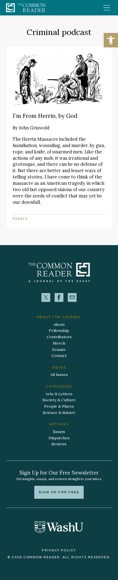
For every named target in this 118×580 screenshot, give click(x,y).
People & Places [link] (59, 406)
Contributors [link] (59, 336)
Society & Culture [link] (59, 399)
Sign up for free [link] (59, 492)
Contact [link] (59, 355)
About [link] (59, 324)
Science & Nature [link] (59, 412)
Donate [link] (59, 349)
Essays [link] (20, 219)
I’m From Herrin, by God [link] (45, 116)
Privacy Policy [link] (59, 550)
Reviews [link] (59, 443)
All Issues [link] (59, 374)
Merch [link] (59, 343)
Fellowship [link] (59, 330)
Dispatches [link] (59, 437)
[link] (111, 40)
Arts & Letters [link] (59, 393)
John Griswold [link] (34, 128)
